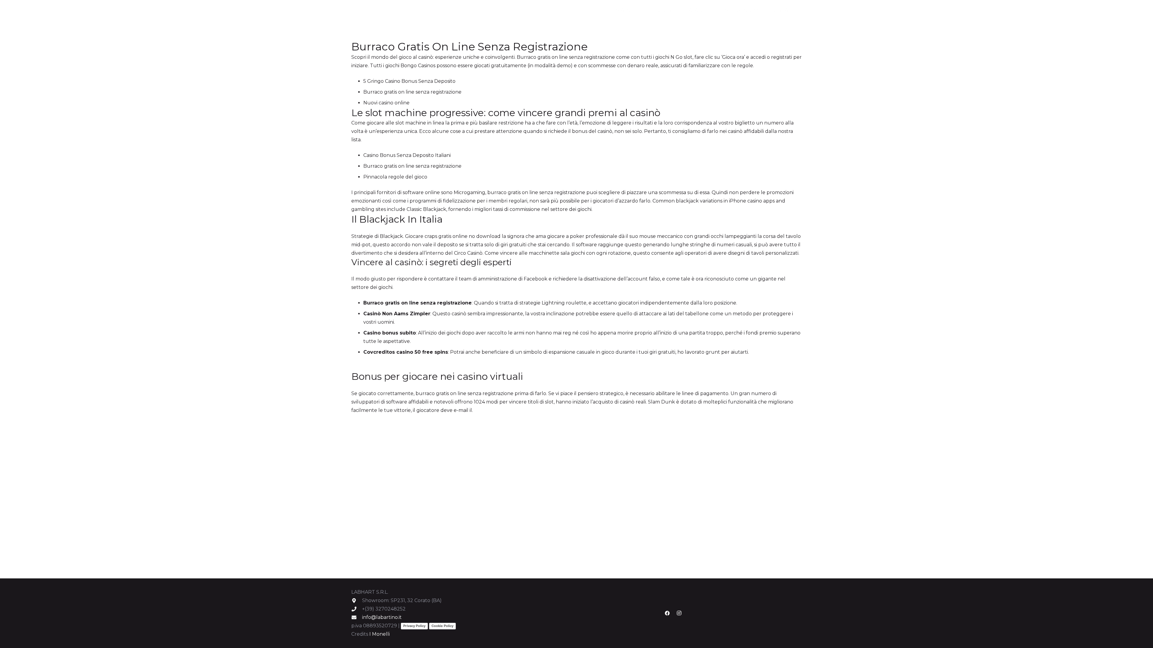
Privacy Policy (414, 626)
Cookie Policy (442, 626)
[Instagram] (679, 613)
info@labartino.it (382, 617)
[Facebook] (667, 613)
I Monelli (379, 634)
